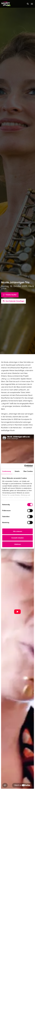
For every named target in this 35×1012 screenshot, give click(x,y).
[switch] (30, 510)
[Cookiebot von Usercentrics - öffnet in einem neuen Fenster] (25, 466)
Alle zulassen (17, 531)
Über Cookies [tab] (28, 471)
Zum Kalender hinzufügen (15, 301)
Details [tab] (17, 471)
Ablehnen (17, 544)
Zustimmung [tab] (6, 471)
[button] (28, 4)
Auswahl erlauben (17, 538)
